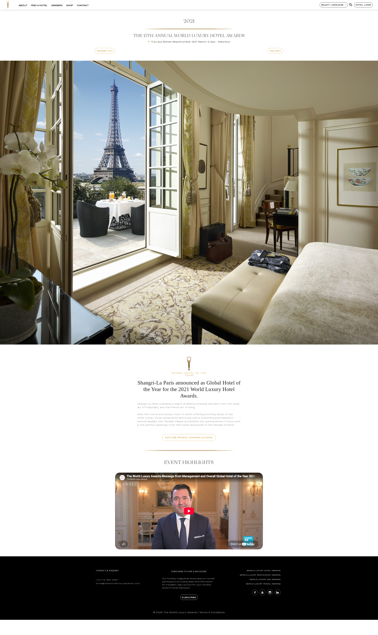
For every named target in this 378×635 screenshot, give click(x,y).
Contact (83, 5)
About (23, 5)
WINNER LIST (105, 51)
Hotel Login (363, 5)
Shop (69, 5)
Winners (56, 5)
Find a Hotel (39, 5)
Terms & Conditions (212, 612)
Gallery (275, 51)
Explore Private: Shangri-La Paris (189, 437)
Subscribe (189, 597)
